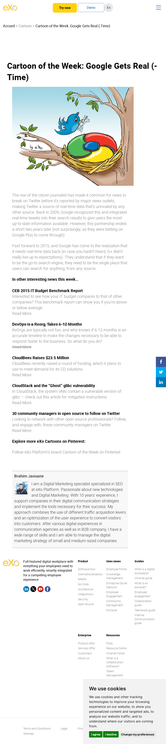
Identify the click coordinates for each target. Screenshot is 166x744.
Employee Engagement (114, 594)
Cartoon (25, 25)
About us (83, 658)
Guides (139, 561)
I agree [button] (95, 734)
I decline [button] (111, 734)
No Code (83, 584)
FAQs (109, 643)
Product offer (86, 643)
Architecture (85, 589)
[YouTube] (40, 589)
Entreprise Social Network (116, 585)
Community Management (114, 603)
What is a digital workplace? (145, 571)
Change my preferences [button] (137, 734)
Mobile (82, 579)
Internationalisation (90, 574)
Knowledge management (114, 576)
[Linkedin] (26, 589)
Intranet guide (143, 578)
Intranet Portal (115, 653)
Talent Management (114, 673)
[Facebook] (48, 589)
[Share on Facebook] (161, 362)
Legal (64, 728)
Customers (85, 653)
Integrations (85, 594)
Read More (21, 313)
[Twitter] (33, 589)
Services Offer (86, 648)
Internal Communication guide (145, 619)
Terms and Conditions (37, 728)
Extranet (111, 610)
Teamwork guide (145, 610)
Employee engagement (142, 594)
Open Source (86, 604)
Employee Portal (116, 569)
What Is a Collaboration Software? (114, 662)
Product (83, 561)
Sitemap (28, 733)
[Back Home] (10, 9)
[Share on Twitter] (161, 372)
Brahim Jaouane (29, 476)
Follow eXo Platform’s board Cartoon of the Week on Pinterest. (66, 452)
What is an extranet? (141, 585)
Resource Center (116, 648)
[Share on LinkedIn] (161, 382)
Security (83, 599)
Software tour (86, 569)
